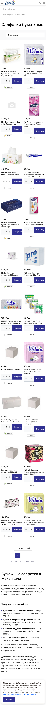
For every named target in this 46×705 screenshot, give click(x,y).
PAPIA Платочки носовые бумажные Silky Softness (33, 224)
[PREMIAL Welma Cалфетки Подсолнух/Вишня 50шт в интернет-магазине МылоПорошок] (34, 304)
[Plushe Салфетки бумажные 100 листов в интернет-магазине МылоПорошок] (11, 256)
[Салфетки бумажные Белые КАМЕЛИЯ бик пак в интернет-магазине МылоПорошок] (11, 402)
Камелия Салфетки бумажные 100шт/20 (9, 471)
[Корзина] (44, 2)
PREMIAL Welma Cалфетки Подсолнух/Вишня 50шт (33, 322)
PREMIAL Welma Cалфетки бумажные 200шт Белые (11, 322)
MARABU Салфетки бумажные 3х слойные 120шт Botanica (10, 74)
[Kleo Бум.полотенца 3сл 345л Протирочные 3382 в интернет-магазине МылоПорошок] (11, 105)
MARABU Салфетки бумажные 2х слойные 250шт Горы (10, 225)
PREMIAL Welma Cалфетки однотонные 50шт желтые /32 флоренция (34, 522)
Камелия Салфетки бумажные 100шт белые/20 (31, 422)
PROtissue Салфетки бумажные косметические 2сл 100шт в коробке (34, 174)
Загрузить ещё (24, 548)
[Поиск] (43, 9)
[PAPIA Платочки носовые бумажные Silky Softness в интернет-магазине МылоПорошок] (34, 205)
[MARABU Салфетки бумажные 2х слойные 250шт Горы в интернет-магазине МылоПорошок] (11, 205)
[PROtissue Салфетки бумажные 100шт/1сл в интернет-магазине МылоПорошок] (34, 256)
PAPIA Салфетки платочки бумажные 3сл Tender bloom (33, 124)
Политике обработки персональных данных (20, 694)
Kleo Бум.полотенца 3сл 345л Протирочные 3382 (10, 123)
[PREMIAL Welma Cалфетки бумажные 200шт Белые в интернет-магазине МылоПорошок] (11, 304)
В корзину (18, 81)
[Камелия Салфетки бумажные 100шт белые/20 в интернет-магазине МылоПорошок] (34, 402)
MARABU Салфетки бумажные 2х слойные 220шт (10, 174)
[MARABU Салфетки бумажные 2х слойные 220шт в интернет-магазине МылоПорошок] (11, 155)
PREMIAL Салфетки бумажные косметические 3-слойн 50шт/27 (34, 472)
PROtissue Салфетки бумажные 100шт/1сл (32, 274)
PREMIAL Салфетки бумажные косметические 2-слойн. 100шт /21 (11, 522)
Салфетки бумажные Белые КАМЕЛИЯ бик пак (11, 421)
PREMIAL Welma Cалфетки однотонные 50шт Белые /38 (33, 74)
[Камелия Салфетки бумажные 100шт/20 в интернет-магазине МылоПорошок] (11, 453)
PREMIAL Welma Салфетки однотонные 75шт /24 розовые (33, 371)
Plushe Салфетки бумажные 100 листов (10, 274)
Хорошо (9, 699)
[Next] (28, 555)
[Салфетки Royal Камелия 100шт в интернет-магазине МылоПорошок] (11, 352)
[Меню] (2, 3)
